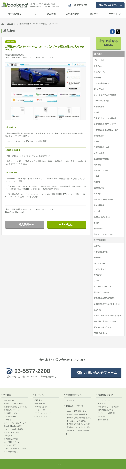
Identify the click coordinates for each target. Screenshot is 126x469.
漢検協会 (97, 78)
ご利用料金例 (72, 14)
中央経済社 (98, 275)
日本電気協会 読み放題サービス (106, 130)
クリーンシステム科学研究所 (105, 95)
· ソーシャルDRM (9, 416)
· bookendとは (8, 400)
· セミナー (38, 404)
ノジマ (96, 281)
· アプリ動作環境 (9, 452)
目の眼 (96, 112)
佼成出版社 (98, 228)
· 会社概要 (101, 416)
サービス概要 (15, 14)
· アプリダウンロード (42, 413)
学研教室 (97, 258)
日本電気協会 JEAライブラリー (106, 124)
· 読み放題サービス (10, 413)
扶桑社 (96, 176)
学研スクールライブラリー (104, 234)
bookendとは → (67, 224)
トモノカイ (98, 66)
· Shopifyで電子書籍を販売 (75, 411)
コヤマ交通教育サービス (103, 83)
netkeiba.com (99, 263)
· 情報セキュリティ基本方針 (108, 407)
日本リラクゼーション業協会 (105, 118)
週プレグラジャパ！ (101, 292)
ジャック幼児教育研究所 (103, 199)
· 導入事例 (38, 400)
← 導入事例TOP (25, 224)
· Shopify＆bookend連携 (12, 426)
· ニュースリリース (104, 400)
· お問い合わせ (102, 420)
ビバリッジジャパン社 (102, 287)
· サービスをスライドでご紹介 (14, 448)
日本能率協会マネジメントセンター (107, 304)
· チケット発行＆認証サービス (14, 423)
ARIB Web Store (100, 333)
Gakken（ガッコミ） (102, 217)
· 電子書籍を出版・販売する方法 (78, 418)
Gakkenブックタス (101, 101)
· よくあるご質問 (9, 445)
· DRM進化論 (39, 407)
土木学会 (97, 246)
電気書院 (97, 165)
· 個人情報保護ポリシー (106, 410)
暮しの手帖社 (99, 89)
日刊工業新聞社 (100, 240)
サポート (113, 14)
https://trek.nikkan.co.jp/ (14, 212)
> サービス (6, 395)
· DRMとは (7, 420)
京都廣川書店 (99, 205)
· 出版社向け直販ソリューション (15, 407)
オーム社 (97, 211)
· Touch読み (7, 436)
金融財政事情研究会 (101, 159)
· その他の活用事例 (10, 439)
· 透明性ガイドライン (11, 410)
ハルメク (97, 194)
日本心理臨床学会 (101, 252)
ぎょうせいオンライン (102, 327)
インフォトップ (100, 269)
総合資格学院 (99, 136)
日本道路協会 (99, 107)
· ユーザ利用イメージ (11, 442)
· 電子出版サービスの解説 (75, 421)
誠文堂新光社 (99, 188)
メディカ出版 (99, 153)
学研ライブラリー (101, 170)
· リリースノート (40, 416)
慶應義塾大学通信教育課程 (104, 298)
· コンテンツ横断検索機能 (13, 429)
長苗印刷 (97, 310)
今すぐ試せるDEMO (108, 42)
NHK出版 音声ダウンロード (105, 321)
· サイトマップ (102, 404)
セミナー (94, 14)
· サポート (38, 410)
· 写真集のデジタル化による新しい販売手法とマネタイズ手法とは (78, 430)
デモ (34, 14)
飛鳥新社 (97, 182)
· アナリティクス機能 (11, 432)
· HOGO (68, 400)
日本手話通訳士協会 (101, 147)
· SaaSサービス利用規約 (106, 413)
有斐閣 (96, 223)
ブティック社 (99, 60)
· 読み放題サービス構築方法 (76, 414)
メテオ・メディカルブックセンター (107, 316)
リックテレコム (100, 72)
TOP (2, 24)
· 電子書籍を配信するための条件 (78, 424)
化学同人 (97, 141)
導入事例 (51, 14)
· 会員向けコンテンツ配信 (13, 404)
